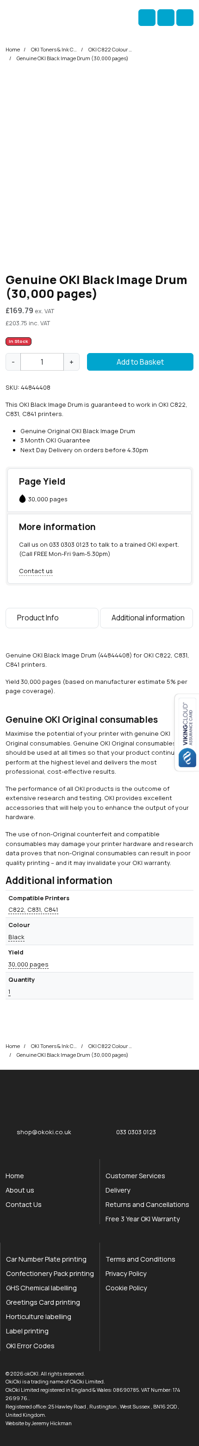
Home (13, 49)
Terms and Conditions (140, 1259)
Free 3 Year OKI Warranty (143, 1218)
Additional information (148, 617)
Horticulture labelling (38, 1316)
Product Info (38, 617)
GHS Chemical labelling (41, 1287)
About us (20, 1190)
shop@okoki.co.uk (44, 1132)
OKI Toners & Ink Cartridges (54, 49)
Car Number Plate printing (46, 1259)
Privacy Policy (126, 1273)
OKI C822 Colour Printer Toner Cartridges (111, 49)
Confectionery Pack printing (50, 1273)
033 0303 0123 (69, 544)
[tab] (52, 620)
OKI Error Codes (30, 1345)
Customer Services (135, 1175)
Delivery (118, 1190)
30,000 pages (28, 964)
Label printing (27, 1330)
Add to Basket (140, 362)
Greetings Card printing (43, 1302)
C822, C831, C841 (33, 909)
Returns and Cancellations (147, 1204)
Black (16, 937)
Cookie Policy (126, 1287)
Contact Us (24, 1204)
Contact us (36, 571)
